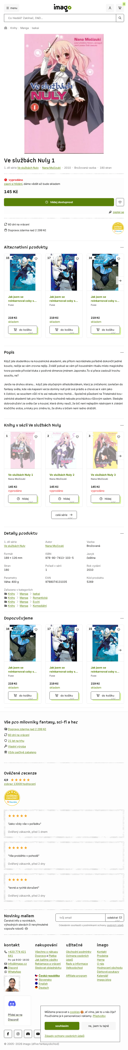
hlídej (25, 498)
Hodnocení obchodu (109, 967)
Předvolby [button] (99, 1016)
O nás (100, 963)
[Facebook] (8, 1034)
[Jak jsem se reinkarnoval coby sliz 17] (64, 296)
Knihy (13, 28)
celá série (61, 515)
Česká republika (49, 975)
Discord (13, 967)
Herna (100, 959)
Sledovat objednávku (48, 967)
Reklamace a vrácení (48, 963)
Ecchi (36, 601)
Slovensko (45, 979)
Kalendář (102, 975)
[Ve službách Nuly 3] (105, 469)
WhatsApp (14, 971)
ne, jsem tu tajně (98, 1026)
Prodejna (102, 955)
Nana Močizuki (51, 167)
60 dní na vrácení (18, 735)
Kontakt (101, 951)
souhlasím (62, 1026)
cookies (75, 1012)
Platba (52, 955)
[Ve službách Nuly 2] (64, 469)
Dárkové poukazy (108, 971)
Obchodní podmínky (78, 951)
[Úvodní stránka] (5, 28)
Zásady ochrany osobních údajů (64, 1036)
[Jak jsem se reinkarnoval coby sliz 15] (22, 296)
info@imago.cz (17, 963)
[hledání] (120, 18)
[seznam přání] (120, 202)
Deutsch (44, 987)
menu (13, 8)
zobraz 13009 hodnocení (20, 784)
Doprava (40, 955)
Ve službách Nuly (28, 167)
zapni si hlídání (13, 183)
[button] (64, 247)
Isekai (35, 28)
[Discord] (28, 1034)
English (43, 983)
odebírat (112, 917)
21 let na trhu (16, 740)
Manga (24, 28)
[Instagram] (18, 1034)
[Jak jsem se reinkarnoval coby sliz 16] (105, 296)
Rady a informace (77, 963)
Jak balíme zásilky (46, 959)
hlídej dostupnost (61, 202)
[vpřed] (120, 280)
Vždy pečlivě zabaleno (22, 752)
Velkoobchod (74, 967)
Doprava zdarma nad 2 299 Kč (27, 729)
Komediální (40, 605)
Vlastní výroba (17, 746)
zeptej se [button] (118, 212)
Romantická (40, 597)
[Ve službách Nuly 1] (22, 469)
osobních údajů (115, 925)
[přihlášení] (110, 8)
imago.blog (104, 979)
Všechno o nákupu (46, 951)
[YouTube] (38, 1034)
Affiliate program (76, 975)
